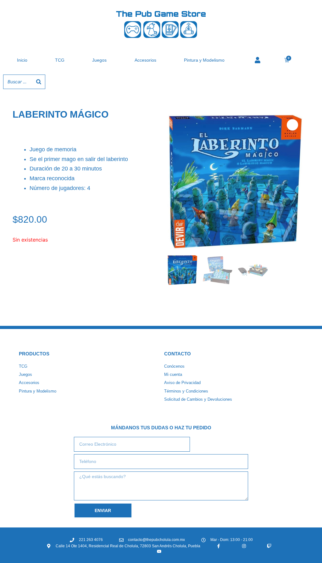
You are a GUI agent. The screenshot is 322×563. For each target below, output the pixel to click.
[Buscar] (38, 82)
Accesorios (145, 60)
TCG (59, 60)
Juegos (99, 60)
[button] (292, 125)
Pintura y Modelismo (204, 60)
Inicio (22, 60)
